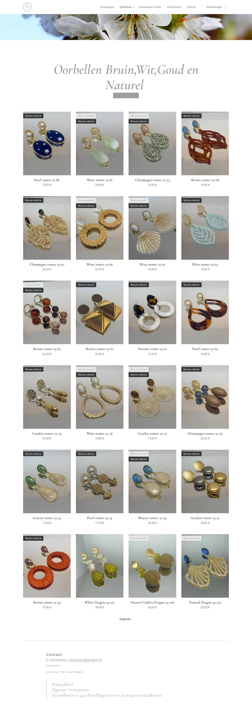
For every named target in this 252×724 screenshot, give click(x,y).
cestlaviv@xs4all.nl (85, 660)
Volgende (124, 619)
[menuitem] (108, 7)
